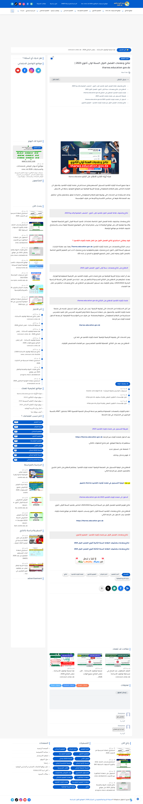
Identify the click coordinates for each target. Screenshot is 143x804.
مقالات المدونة (41, 4)
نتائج (65, 574)
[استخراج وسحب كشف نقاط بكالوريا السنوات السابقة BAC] (36, 226)
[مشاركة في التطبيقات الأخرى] (101, 588)
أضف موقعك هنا (36, 412)
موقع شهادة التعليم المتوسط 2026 (30, 401)
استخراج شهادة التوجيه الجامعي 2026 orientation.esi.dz (26, 382)
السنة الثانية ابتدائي (28, 455)
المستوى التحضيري (82, 773)
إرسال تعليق (121, 692)
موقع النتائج (128, 11)
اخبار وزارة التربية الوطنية (33, 408)
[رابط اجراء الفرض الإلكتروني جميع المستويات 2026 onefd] (36, 486)
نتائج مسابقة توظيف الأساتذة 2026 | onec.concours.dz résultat (27, 353)
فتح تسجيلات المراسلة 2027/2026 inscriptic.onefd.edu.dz (19, 277)
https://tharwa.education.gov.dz (88, 437)
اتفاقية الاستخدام (42, 756)
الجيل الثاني (28, 446)
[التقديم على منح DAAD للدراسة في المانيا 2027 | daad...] (36, 539)
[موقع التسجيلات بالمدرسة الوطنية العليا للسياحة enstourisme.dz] (36, 264)
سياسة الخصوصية (42, 752)
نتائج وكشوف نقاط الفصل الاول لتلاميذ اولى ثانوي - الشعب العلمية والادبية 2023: (99, 86)
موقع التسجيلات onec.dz (112, 11)
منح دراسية (53, 4)
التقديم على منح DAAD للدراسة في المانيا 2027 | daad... (20, 540)
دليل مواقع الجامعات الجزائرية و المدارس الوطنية (32, 767)
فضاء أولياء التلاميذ (77, 574)
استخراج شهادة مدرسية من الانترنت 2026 (19, 215)
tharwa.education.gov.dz (89, 325)
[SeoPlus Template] (131, 799)
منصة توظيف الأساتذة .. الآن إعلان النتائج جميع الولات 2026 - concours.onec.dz (28, 343)
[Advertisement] (71, 31)
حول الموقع (44, 759)
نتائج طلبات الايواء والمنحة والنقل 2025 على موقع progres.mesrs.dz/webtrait (18, 252)
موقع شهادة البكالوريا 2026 (33, 397)
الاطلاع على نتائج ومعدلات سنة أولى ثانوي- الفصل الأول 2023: (105, 89)
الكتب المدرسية (63, 768)
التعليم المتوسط (82, 11)
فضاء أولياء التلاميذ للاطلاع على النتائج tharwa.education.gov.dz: (104, 93)
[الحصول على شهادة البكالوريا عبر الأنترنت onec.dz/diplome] (36, 238)
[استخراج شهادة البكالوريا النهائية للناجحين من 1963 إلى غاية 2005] (36, 300)
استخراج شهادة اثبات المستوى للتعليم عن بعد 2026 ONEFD (20, 554)
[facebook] (27, 4)
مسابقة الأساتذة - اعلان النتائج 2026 (27, 325)
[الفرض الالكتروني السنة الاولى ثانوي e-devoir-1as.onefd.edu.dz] (36, 501)
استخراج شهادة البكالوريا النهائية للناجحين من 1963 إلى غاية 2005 (18, 302)
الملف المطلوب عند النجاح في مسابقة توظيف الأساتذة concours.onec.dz (118, 674)
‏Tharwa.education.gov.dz (82, 247)
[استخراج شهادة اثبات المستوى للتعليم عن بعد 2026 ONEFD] (36, 551)
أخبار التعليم (125, 58)
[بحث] (12, 11)
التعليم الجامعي (44, 11)
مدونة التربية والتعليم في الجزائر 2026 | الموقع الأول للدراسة (91, 800)
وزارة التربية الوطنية (123, 578)
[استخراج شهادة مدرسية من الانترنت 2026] (36, 214)
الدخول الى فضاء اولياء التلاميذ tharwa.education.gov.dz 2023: (105, 99)
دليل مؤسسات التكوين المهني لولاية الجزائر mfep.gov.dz (107, 403)
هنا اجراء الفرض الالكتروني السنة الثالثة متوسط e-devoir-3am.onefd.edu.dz (21, 520)
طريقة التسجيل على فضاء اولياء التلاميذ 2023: (110, 96)
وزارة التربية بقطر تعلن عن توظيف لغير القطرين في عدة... (22, 570)
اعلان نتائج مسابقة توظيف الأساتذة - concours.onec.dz (27, 318)
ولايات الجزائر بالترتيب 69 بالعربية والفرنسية (19, 289)
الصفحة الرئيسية (42, 748)
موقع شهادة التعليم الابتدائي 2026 (30, 404)
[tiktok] (16, 4)
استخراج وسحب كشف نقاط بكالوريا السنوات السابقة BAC (19, 227)
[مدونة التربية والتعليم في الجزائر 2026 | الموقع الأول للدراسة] (122, 4)
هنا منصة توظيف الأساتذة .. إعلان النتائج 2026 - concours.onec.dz (91, 50)
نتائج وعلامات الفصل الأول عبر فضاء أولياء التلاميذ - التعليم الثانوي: (103, 103)
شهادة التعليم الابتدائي (64, 777)
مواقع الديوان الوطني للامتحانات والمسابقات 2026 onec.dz (30, 168)
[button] (120, 588)
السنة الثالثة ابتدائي (28, 450)
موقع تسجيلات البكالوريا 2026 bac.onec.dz (94, 4)
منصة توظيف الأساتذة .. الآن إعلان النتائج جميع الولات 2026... (91, 674)
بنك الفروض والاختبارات (63, 773)
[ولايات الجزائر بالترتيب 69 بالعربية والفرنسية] (36, 289)
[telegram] (12, 4)
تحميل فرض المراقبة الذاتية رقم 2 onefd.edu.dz (20, 474)
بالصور (83, 483)
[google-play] (31, 4)
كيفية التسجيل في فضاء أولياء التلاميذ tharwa (105, 483)
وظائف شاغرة (55, 11)
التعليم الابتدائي (68, 11)
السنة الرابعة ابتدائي (82, 768)
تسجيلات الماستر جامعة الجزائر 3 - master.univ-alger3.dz (106, 391)
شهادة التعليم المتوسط (80, 782)
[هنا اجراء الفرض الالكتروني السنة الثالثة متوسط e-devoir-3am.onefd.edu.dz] (36, 516)
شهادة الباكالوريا (83, 777)
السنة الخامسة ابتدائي (28, 460)
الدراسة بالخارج (30, 11)
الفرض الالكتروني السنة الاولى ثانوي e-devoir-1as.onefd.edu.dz (20, 504)
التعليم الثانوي (96, 11)
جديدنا (22, 11)
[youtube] (20, 4)
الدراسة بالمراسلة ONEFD (69, 4)
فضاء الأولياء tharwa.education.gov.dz (29, 393)
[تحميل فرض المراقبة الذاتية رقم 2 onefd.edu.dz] (36, 473)
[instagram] (23, 4)
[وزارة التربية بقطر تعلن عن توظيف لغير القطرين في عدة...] (36, 567)
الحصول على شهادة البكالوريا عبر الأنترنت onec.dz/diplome (20, 240)
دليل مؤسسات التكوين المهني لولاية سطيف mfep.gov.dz (106, 397)
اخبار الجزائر (103, 574)
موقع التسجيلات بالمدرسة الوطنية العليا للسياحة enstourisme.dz (18, 265)
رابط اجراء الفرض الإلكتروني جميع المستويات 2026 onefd (21, 489)
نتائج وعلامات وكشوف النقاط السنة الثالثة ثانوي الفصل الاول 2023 (101, 549)
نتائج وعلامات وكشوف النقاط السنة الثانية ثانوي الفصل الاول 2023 (101, 543)
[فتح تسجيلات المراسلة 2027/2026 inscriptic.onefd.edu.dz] (36, 276)
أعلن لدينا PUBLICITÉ (40, 770)
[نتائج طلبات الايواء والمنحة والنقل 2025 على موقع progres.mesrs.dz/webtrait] (36, 251)
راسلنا (46, 763)
